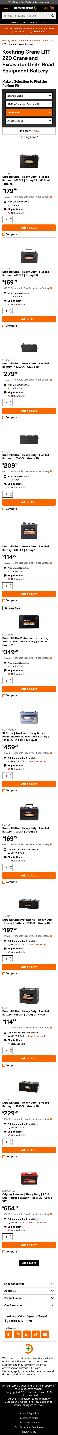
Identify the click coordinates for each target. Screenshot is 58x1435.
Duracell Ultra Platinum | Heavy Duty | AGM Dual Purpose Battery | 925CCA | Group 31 (26, 641)
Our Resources (13, 1305)
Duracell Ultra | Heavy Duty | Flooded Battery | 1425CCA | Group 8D (25, 365)
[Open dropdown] (51, 196)
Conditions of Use (29, 1417)
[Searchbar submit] (52, 16)
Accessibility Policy (29, 1413)
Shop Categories (14, 1283)
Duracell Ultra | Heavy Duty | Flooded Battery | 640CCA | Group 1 (25, 548)
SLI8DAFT (7, 360)
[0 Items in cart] (52, 8)
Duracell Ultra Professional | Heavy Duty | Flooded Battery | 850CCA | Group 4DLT (27, 921)
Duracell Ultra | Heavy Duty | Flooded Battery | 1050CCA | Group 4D (25, 456)
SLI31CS (6, 824)
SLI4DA (6, 451)
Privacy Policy (29, 1431)
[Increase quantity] (11, 218)
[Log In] (45, 8)
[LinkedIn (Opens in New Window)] (27, 1334)
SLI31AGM (7, 634)
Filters (27, 131)
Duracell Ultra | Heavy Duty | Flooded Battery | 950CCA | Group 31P (25, 273)
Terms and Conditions (29, 1422)
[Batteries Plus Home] (26, 8)
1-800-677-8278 (20, 1321)
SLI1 (4, 543)
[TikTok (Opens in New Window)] (36, 1334)
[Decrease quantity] (11, 221)
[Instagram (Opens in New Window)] (17, 1334)
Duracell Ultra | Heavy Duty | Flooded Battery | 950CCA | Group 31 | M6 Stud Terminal (26, 180)
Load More (29, 1263)
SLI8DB (6, 1099)
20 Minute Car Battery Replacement (29, 2)
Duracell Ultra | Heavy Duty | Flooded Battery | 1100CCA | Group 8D (25, 1104)
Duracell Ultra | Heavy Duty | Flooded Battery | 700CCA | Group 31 (25, 829)
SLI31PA (6, 268)
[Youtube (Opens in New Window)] (45, 1334)
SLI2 (4, 1007)
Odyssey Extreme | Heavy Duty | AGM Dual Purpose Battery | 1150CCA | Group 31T (27, 1198)
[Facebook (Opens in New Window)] (8, 1334)
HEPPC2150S (8, 1190)
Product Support (14, 1298)
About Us (10, 1291)
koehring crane (40, 40)
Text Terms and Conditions (29, 1427)
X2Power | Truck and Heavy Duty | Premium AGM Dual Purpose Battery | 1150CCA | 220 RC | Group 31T (25, 736)
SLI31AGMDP (9, 729)
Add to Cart (29, 227)
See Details (40, 31)
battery (6, 40)
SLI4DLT (6, 916)
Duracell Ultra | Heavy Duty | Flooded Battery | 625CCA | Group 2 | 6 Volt (25, 1012)
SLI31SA (6, 173)
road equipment (21, 40)
